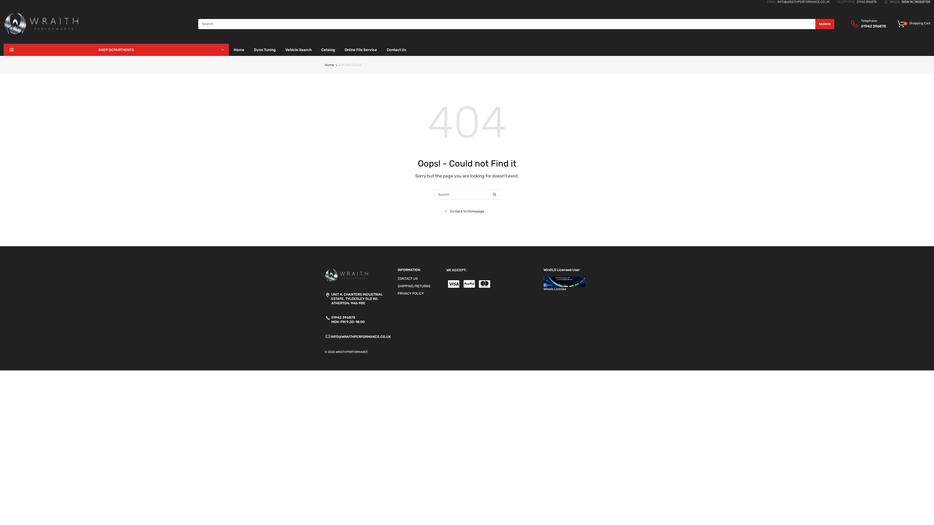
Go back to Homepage (467, 211)
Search (825, 24)
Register (922, 2)
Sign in (907, 2)
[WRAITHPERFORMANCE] (41, 24)
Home (329, 65)
